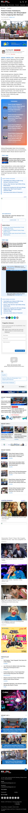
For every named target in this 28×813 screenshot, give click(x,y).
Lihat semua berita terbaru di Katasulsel (13, 192)
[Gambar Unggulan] (14, 39)
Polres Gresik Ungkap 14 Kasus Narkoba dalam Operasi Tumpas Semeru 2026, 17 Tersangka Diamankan (17, 160)
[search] (23, 2)
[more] (26, 715)
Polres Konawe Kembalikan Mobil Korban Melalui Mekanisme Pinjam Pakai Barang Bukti (17, 245)
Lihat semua (13, 54)
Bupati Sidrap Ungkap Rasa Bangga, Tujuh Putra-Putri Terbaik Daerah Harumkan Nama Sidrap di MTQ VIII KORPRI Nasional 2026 (15, 137)
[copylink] (17, 318)
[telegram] (15, 318)
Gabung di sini (18, 295)
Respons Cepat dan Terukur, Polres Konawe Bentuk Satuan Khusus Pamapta (14, 678)
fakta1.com (12, 17)
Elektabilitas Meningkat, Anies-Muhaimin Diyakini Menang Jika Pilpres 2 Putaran (15, 684)
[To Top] (25, 769)
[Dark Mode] (20, 2)
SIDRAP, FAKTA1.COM (7, 57)
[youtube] (15, 798)
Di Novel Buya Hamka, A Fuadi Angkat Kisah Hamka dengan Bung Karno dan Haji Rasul (14, 672)
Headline (9, 8)
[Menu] (25, 2)
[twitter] (9, 318)
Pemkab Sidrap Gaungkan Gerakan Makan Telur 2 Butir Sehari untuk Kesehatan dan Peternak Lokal (17, 489)
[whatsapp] (12, 318)
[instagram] (13, 798)
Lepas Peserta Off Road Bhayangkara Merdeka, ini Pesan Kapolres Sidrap (15, 126)
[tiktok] (18, 798)
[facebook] (7, 318)
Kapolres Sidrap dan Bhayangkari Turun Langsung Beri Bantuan (11, 378)
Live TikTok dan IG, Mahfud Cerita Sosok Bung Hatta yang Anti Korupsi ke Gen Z (14, 666)
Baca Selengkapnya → (16, 414)
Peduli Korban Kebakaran (8, 382)
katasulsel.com (10, 267)
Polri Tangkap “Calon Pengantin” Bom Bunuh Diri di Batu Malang (15, 661)
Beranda (3, 8)
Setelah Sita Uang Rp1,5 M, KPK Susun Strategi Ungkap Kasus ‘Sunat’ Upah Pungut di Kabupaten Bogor (14, 189)
